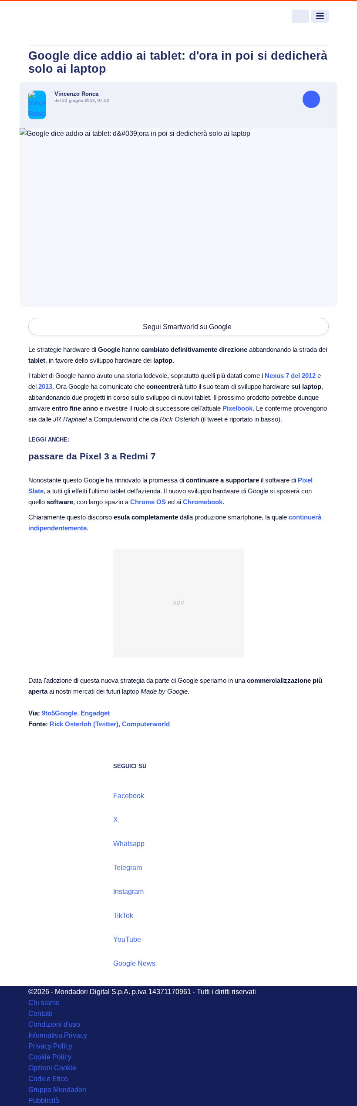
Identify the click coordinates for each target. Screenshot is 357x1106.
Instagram (128, 891)
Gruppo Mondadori (57, 1089)
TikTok (123, 915)
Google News (134, 963)
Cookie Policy (49, 1057)
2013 (45, 386)
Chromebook (202, 502)
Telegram (127, 867)
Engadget (95, 713)
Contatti (40, 1013)
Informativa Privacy (57, 1035)
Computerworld (146, 724)
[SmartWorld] (61, 16)
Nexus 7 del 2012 (290, 375)
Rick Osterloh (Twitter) (84, 724)
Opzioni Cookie (52, 1068)
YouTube (127, 939)
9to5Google (59, 713)
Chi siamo (44, 1002)
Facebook (128, 795)
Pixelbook (237, 408)
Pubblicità (43, 1100)
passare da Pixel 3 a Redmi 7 (92, 456)
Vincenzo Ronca (76, 94)
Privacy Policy (50, 1046)
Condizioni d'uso (54, 1024)
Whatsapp (129, 843)
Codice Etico (48, 1078)
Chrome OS (148, 502)
